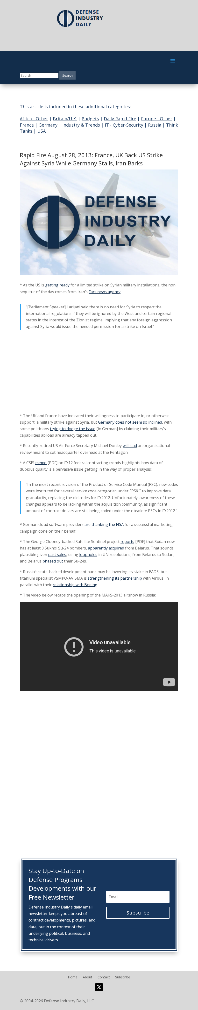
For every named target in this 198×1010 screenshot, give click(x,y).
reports (127, 541)
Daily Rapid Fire (120, 119)
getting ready (57, 285)
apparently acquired (106, 548)
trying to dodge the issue (72, 428)
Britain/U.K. (65, 119)
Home (73, 977)
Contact (104, 977)
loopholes (88, 554)
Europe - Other (156, 119)
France (27, 125)
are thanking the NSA (104, 524)
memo (41, 462)
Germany (48, 125)
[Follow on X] (99, 987)
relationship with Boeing (75, 584)
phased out (52, 561)
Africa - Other (34, 119)
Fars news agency (104, 291)
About (87, 977)
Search (67, 75)
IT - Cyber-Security (124, 125)
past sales (57, 554)
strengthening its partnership (115, 578)
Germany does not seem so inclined (130, 422)
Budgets (90, 119)
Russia (154, 125)
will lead (130, 445)
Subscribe (122, 977)
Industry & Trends (81, 125)
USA (41, 131)
